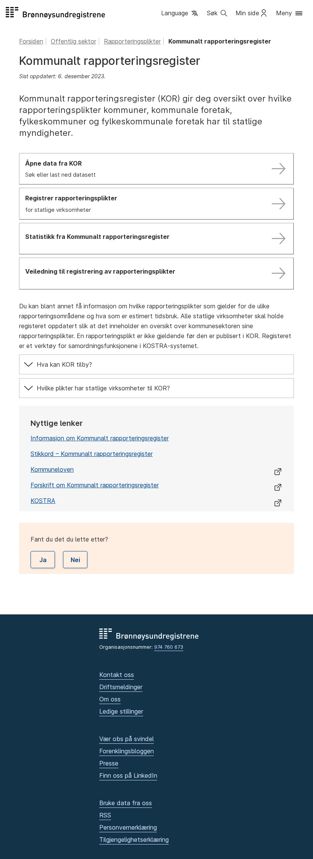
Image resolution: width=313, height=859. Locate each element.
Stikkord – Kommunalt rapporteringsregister (92, 454)
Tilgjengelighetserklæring (134, 839)
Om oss (110, 699)
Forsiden (31, 41)
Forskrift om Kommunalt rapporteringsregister (95, 485)
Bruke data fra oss (125, 803)
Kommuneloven (52, 469)
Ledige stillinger (121, 711)
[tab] (156, 364)
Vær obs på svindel (126, 739)
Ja (43, 560)
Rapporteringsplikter (132, 41)
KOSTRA (43, 500)
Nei (75, 560)
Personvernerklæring (128, 827)
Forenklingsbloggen (126, 751)
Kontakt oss (116, 674)
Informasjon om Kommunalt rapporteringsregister (100, 438)
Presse (108, 763)
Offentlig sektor (73, 41)
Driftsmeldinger (120, 687)
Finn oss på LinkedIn (128, 775)
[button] (180, 13)
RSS (105, 815)
